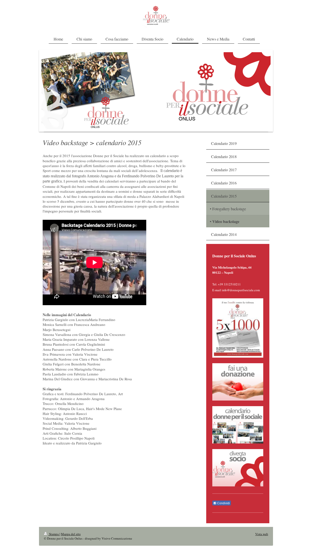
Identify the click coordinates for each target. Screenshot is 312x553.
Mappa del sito (71, 534)
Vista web (261, 534)
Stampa (53, 534)
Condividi (223, 503)
